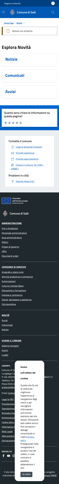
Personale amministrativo (14, 233)
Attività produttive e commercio (17, 276)
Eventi (5, 350)
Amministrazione (12, 223)
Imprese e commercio (12, 295)
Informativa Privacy (11, 427)
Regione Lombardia (12, 3)
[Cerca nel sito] (53, 12)
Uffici (4, 251)
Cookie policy (8, 422)
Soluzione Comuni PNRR (45, 475)
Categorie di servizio (14, 267)
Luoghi (5, 355)
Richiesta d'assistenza (12, 413)
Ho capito (26, 474)
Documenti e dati (10, 256)
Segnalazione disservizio (13, 408)
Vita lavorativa (9, 304)
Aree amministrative (12, 237)
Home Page (9, 23)
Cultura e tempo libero (12, 286)
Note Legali (7, 431)
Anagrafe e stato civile (12, 272)
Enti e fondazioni (10, 228)
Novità (19, 23)
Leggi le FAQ (8, 399)
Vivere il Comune (11, 340)
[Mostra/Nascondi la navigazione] (3, 12)
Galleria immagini (10, 345)
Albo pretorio (8, 436)
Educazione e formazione (14, 290)
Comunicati (7, 325)
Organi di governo (10, 246)
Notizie (5, 329)
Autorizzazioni (9, 281)
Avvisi (5, 320)
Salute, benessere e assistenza (17, 299)
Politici (5, 242)
